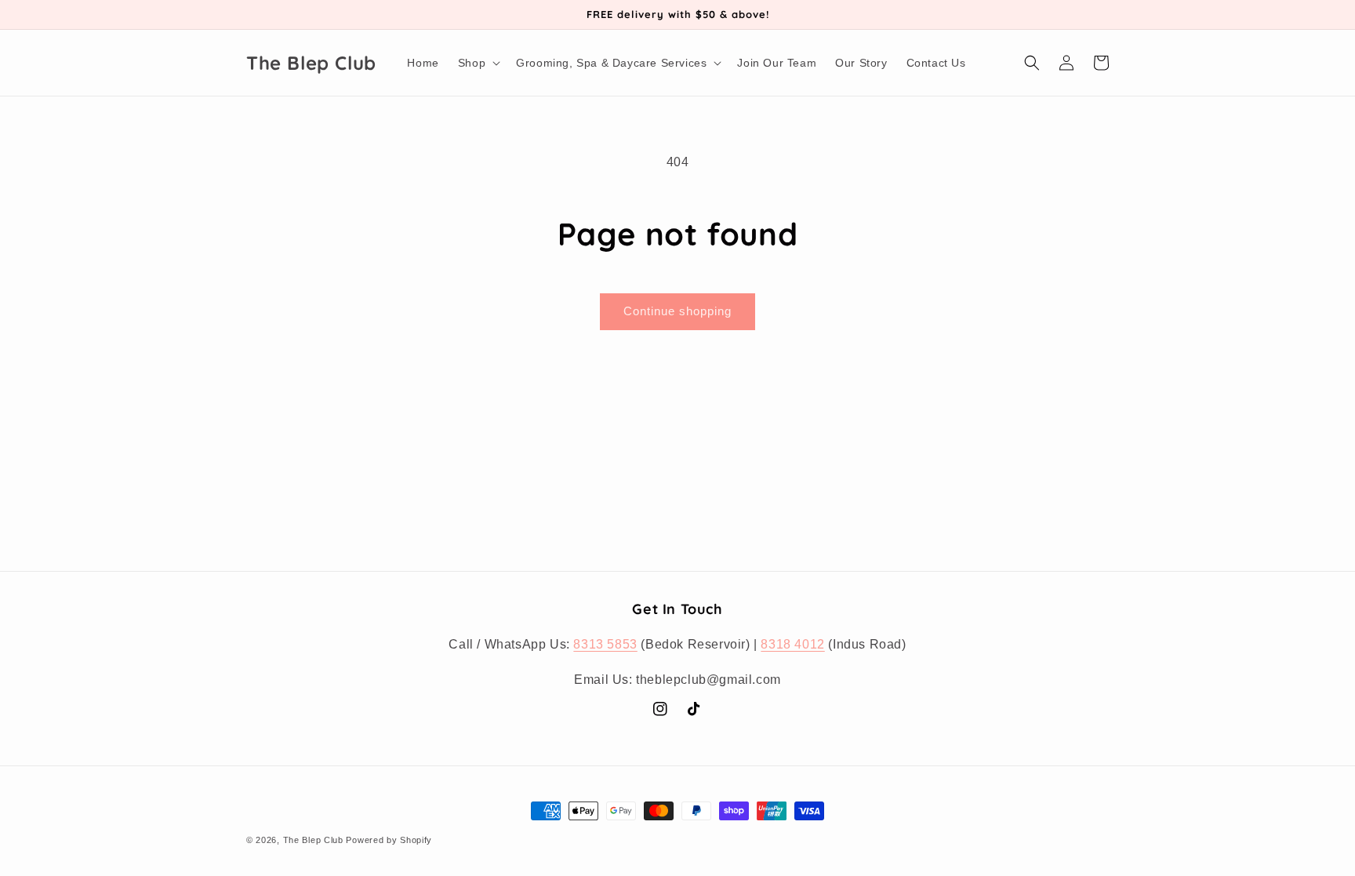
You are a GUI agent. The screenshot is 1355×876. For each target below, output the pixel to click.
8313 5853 (605, 644)
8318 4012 (792, 644)
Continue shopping (677, 311)
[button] (478, 62)
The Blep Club (313, 840)
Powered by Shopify (389, 840)
